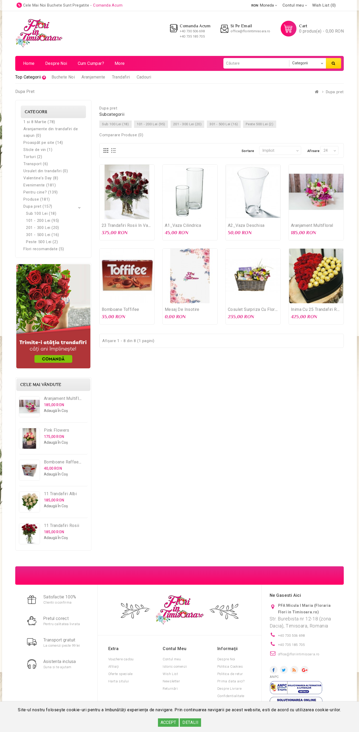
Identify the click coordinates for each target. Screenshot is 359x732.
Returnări (170, 689)
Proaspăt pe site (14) (43, 142)
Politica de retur (230, 674)
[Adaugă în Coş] (116, 214)
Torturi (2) (32, 156)
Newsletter (171, 681)
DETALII (190, 722)
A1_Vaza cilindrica (183, 225)
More (120, 63)
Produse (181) (36, 199)
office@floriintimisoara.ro (250, 31)
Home (29, 63)
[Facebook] (274, 670)
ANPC (274, 677)
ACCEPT (168, 722)
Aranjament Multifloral (65, 398)
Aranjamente (93, 77)
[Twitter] (284, 670)
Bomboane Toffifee (120, 309)
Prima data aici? (231, 681)
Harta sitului (118, 681)
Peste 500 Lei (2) (42, 241)
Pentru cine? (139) (40, 192)
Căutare (333, 63)
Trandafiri (121, 77)
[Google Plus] (305, 670)
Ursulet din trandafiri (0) (45, 171)
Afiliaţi (113, 666)
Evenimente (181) (39, 185)
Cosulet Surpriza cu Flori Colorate (261, 309)
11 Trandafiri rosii (61, 525)
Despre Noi (226, 659)
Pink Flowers (56, 430)
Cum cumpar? (91, 63)
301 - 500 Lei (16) (42, 234)
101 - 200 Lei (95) (42, 220)
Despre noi (56, 63)
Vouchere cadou (121, 659)
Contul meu (172, 659)
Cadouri (144, 77)
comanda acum (107, 5)
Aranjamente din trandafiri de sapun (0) (50, 132)
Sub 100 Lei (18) (41, 213)
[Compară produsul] (137, 214)
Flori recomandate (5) (43, 249)
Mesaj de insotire (182, 309)
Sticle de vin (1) (37, 149)
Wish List (170, 674)
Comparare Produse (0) (121, 135)
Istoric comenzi (175, 666)
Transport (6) (35, 163)
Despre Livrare (229, 689)
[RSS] (294, 670)
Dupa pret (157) (37, 206)
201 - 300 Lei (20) (42, 227)
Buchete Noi (63, 77)
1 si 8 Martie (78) (39, 121)
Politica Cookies (230, 666)
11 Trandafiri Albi (60, 493)
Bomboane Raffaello (63, 461)
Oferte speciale (120, 674)
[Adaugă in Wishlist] (127, 214)
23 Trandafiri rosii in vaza (127, 225)
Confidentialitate (230, 696)
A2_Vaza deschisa (246, 225)
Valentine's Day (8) (40, 178)
